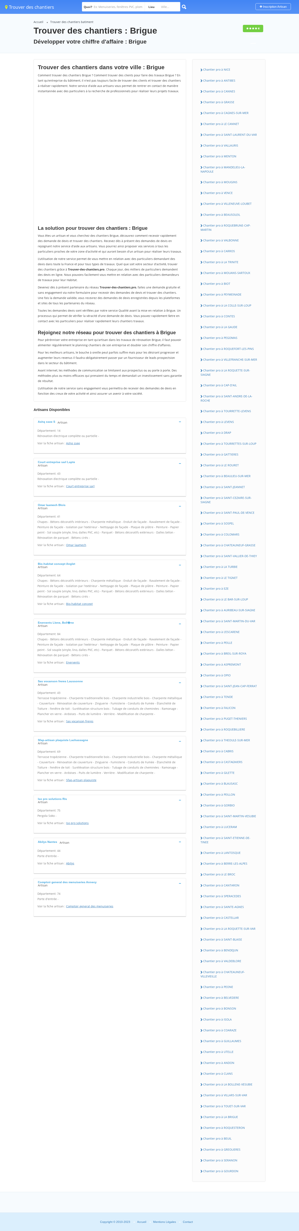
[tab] (110, 422)
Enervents (73, 662)
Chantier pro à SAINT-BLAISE (222, 939)
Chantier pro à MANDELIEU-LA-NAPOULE (223, 169)
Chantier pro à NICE (216, 69)
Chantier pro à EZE (216, 588)
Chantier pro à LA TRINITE (220, 262)
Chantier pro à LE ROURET (221, 465)
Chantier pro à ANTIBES (219, 80)
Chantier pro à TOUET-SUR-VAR (224, 1106)
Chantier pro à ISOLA (217, 1019)
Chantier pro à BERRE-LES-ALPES (225, 863)
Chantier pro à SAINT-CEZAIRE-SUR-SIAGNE (226, 500)
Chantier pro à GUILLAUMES (222, 1041)
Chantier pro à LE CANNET (221, 124)
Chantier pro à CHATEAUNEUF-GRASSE (229, 545)
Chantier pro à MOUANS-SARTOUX (226, 273)
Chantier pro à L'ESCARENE (221, 632)
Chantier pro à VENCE (218, 193)
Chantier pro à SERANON (220, 1160)
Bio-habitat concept (79, 604)
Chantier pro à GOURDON (220, 1171)
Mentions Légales (164, 1221)
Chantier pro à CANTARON (221, 885)
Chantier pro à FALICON (219, 708)
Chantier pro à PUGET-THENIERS (225, 719)
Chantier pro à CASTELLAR (221, 918)
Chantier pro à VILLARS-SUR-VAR (225, 1095)
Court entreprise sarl (80, 486)
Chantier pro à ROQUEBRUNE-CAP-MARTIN (226, 227)
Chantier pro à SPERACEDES (222, 896)
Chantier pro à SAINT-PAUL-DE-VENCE (228, 513)
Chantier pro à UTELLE (218, 1052)
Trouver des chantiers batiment (71, 22)
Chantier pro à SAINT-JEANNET (224, 487)
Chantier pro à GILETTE (219, 773)
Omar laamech (76, 545)
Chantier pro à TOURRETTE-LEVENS (227, 411)
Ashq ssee (73, 443)
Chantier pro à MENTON (219, 156)
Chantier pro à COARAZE (220, 1030)
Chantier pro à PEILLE (217, 643)
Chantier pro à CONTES (219, 316)
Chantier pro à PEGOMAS (220, 338)
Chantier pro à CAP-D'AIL (220, 385)
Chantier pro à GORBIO (219, 805)
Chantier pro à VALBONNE (221, 240)
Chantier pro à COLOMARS (221, 534)
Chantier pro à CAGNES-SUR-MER (226, 113)
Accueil (38, 22)
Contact (188, 1221)
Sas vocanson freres (79, 721)
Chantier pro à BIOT (216, 284)
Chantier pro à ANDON (218, 1063)
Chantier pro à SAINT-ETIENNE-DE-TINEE (225, 840)
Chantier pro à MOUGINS (220, 182)
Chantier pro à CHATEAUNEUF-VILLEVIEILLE (223, 974)
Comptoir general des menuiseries (89, 906)
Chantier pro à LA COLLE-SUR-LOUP (227, 305)
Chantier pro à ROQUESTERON (224, 1128)
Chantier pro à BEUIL (217, 1138)
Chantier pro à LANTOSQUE (222, 853)
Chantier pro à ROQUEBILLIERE (224, 729)
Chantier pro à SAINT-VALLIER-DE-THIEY (230, 556)
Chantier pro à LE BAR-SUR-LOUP (225, 599)
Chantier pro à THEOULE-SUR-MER (226, 740)
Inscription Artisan (274, 6)
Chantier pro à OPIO (217, 675)
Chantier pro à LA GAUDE (220, 327)
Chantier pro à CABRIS (218, 751)
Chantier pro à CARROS (219, 251)
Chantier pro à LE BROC (219, 874)
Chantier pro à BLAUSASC (220, 783)
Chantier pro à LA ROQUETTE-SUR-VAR (229, 929)
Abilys (70, 863)
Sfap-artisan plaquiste (81, 780)
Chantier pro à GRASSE (218, 102)
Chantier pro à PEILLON (219, 794)
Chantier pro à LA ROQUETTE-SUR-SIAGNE (225, 372)
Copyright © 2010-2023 (115, 1221)
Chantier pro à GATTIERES (220, 454)
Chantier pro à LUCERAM (220, 827)
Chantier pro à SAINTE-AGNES (223, 907)
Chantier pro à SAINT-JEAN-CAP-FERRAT (230, 686)
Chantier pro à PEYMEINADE (222, 294)
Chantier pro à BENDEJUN (220, 950)
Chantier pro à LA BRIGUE (220, 1117)
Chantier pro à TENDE (218, 697)
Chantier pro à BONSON (219, 1008)
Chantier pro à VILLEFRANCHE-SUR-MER (230, 359)
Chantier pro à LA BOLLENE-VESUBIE (227, 1084)
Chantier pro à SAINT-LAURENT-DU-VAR (230, 135)
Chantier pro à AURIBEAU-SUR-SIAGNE (229, 610)
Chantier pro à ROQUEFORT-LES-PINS (228, 349)
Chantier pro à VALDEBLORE (222, 961)
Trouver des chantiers (31, 7)
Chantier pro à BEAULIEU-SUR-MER (227, 476)
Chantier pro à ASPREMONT (222, 664)
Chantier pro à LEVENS (218, 422)
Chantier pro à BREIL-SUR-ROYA (224, 653)
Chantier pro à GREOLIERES (221, 1149)
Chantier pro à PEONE (218, 987)
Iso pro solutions (77, 823)
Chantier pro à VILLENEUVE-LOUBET (227, 204)
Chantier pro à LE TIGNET (220, 578)
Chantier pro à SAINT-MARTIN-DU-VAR (229, 621)
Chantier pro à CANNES (219, 91)
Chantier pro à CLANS (218, 1073)
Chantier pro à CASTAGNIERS (222, 762)
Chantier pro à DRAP (217, 433)
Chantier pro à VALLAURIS (220, 145)
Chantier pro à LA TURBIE (220, 567)
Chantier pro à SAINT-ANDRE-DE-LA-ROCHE (226, 398)
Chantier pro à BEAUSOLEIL (221, 215)
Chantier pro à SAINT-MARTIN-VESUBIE (229, 816)
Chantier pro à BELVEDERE (221, 998)
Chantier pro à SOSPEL (218, 523)
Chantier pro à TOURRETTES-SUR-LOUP (229, 444)
